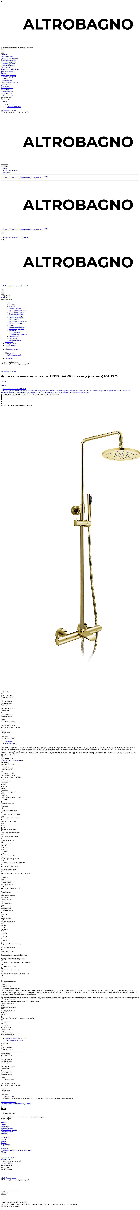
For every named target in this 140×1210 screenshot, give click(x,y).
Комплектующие (82, 392)
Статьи (3, 1139)
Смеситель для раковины (9, 390)
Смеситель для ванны (26, 390)
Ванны (119, 390)
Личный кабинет (7, 1128)
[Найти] (2, 52)
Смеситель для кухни (15, 392)
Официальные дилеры (9, 1130)
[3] (70, 400)
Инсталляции (81, 390)
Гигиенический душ (69, 390)
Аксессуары (72, 392)
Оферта (3, 1152)
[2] (70, 398)
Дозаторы (26, 392)
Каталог (12, 306)
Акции (3, 1124)
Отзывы (3, 1141)
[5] (70, 404)
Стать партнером (7, 1132)
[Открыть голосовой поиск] (1, 1208)
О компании (5, 1137)
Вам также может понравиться (15, 1038)
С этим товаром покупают (14, 1040)
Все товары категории (8, 1102)
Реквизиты (4, 1148)
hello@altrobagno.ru (9, 110)
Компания (4, 1133)
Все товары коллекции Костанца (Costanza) (16, 1104)
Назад (13, 305)
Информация (5, 1145)
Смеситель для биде (55, 390)
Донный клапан (35, 392)
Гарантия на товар (7, 1158)
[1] (70, 396)
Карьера (3, 1143)
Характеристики (11, 743)
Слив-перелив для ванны (49, 392)
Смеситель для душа (41, 390)
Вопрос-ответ (5, 1159)
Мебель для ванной (110, 390)
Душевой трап (63, 392)
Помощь (4, 1154)
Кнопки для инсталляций (95, 390)
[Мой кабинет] (2, 235)
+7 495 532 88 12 (7, 95)
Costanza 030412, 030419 (9, 760)
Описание (8, 742)
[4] (70, 402)
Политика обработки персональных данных (16, 1150)
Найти (3, 1193)
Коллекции (5, 1126)
